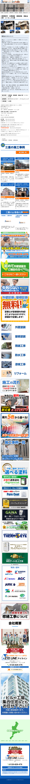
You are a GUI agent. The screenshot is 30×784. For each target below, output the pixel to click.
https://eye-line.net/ (4, 108)
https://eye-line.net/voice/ (10, 120)
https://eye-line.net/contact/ (11, 134)
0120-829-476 (13, 111)
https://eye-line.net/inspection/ (15, 127)
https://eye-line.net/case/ (10, 119)
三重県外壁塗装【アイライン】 (11, 779)
